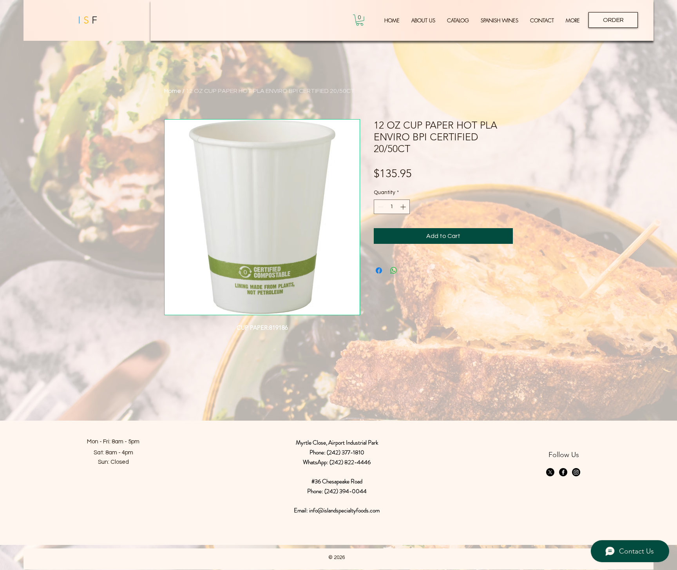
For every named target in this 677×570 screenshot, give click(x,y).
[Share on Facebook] (379, 270)
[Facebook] (563, 472)
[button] (359, 20)
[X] (550, 472)
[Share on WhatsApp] (393, 270)
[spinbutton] (392, 207)
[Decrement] (380, 207)
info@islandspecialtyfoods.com (344, 510)
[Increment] (404, 207)
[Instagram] (576, 472)
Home (172, 91)
